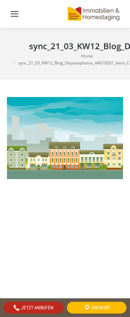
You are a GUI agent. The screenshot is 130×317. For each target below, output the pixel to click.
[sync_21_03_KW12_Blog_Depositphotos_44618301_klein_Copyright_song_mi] (65, 138)
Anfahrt (100, 307)
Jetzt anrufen (36, 307)
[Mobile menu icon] (14, 14)
